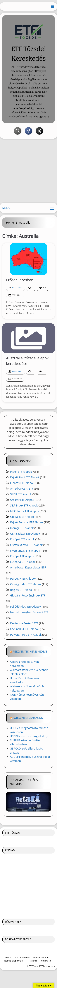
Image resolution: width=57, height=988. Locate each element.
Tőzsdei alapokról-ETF (15, 960)
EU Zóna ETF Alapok (22, 562)
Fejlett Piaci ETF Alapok (24, 477)
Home (10, 222)
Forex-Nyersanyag (18, 939)
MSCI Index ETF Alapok (24, 511)
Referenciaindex (41, 957)
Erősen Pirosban (19, 279)
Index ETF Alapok (21, 471)
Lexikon (7, 957)
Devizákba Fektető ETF (24, 623)
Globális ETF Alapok (22, 517)
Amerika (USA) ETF (21, 488)
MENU (6, 208)
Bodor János (17, 288)
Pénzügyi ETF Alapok (23, 578)
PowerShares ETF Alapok (25, 634)
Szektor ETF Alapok (22, 500)
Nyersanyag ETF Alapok (25, 550)
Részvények (13, 922)
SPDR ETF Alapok (21, 494)
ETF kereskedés (22, 957)
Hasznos (33, 960)
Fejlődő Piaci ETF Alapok (25, 606)
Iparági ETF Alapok (22, 528)
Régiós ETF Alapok (21, 590)
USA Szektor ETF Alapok (25, 533)
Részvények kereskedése (30, 651)
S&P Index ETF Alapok (24, 505)
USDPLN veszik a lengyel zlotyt (29, 736)
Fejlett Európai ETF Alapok (26, 522)
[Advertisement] (28, 171)
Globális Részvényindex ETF (27, 595)
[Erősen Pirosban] (28, 259)
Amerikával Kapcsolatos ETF (28, 567)
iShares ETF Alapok (22, 483)
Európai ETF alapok (22, 539)
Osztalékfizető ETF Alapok (26, 545)
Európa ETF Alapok (22, 556)
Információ (45, 960)
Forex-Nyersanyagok (28, 718)
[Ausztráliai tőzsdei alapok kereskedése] (28, 338)
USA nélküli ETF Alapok (24, 629)
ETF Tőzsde (12, 833)
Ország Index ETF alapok (25, 584)
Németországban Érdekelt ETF (29, 612)
